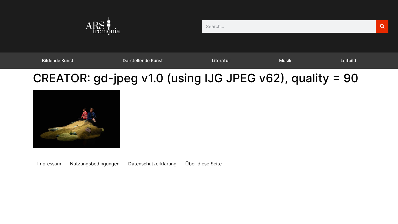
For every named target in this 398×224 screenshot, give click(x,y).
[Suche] (382, 26)
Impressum (49, 164)
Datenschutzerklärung (152, 164)
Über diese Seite (203, 164)
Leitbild (348, 60)
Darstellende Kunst (143, 60)
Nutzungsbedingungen (94, 164)
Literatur (221, 60)
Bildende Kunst (57, 60)
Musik (285, 60)
